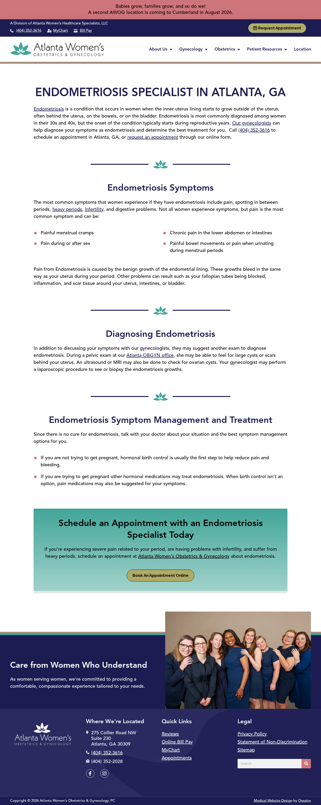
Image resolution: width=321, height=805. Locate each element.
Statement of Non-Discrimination (272, 742)
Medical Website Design (273, 801)
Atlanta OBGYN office (150, 355)
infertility (94, 209)
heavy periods (67, 209)
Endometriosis (49, 109)
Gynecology (191, 49)
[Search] (306, 763)
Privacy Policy (252, 734)
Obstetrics (225, 49)
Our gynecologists (251, 123)
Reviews (170, 734)
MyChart (171, 750)
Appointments (177, 758)
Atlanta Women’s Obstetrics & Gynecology (183, 556)
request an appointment (152, 137)
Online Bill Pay (177, 742)
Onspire (304, 801)
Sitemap (246, 750)
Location (302, 49)
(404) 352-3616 (28, 31)
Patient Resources (264, 49)
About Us (158, 49)
